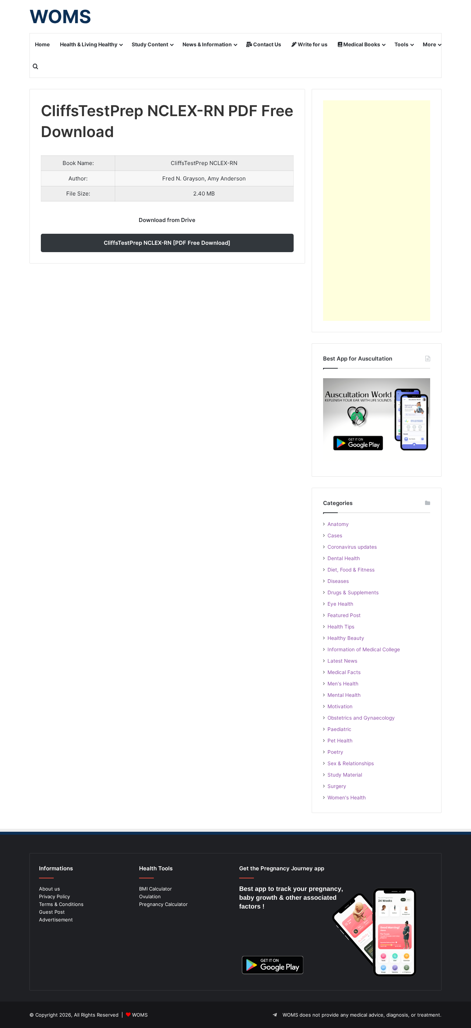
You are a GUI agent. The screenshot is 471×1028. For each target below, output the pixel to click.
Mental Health (344, 695)
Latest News (342, 661)
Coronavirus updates (352, 547)
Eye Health (340, 604)
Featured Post (344, 615)
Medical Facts (344, 672)
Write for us (312, 44)
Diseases (338, 581)
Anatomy (338, 524)
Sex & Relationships (350, 763)
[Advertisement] (376, 210)
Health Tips (340, 627)
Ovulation (150, 896)
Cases (334, 535)
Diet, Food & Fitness (351, 570)
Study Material (344, 775)
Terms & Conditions (61, 904)
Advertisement (56, 920)
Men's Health (342, 684)
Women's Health (346, 797)
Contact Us (266, 44)
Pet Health (340, 741)
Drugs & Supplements (353, 592)
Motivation (340, 706)
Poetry (335, 752)
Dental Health (343, 558)
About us (49, 889)
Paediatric (339, 729)
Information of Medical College (363, 649)
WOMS (140, 1015)
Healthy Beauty (345, 638)
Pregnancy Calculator (163, 904)
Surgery (336, 786)
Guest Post (52, 912)
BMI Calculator (155, 889)
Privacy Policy (54, 896)
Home (42, 44)
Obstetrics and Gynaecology (361, 718)
